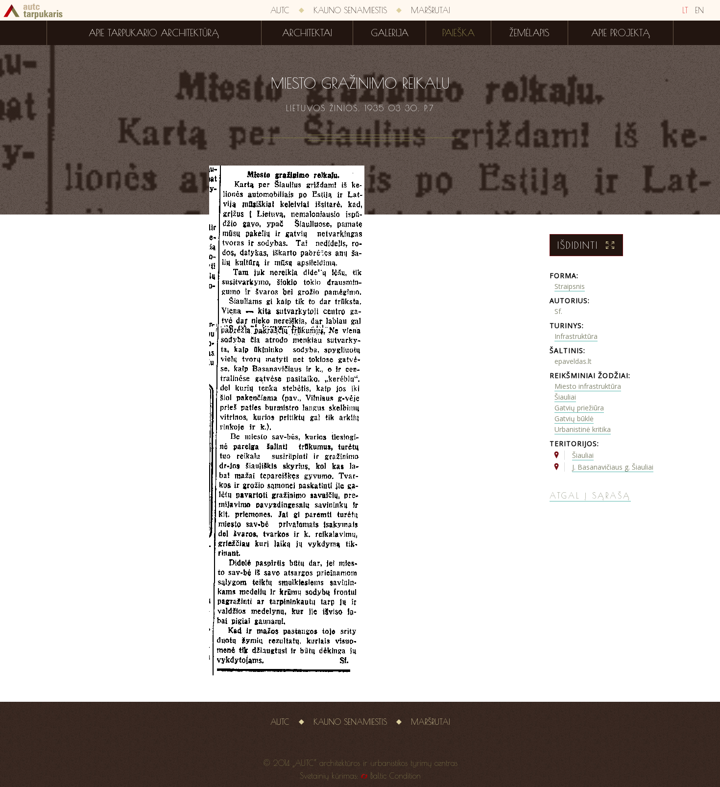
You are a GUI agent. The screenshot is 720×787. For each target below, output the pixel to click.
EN (699, 10)
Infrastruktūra (576, 336)
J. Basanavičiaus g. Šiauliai (612, 467)
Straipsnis (569, 286)
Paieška (458, 32)
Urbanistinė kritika (582, 429)
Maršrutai (430, 10)
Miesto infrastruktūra (587, 386)
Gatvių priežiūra (579, 407)
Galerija (389, 32)
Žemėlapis (529, 32)
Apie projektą (620, 32)
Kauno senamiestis (350, 10)
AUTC (279, 10)
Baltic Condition (395, 775)
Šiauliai (565, 397)
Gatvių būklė (574, 418)
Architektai (307, 32)
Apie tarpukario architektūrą (154, 32)
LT (685, 10)
